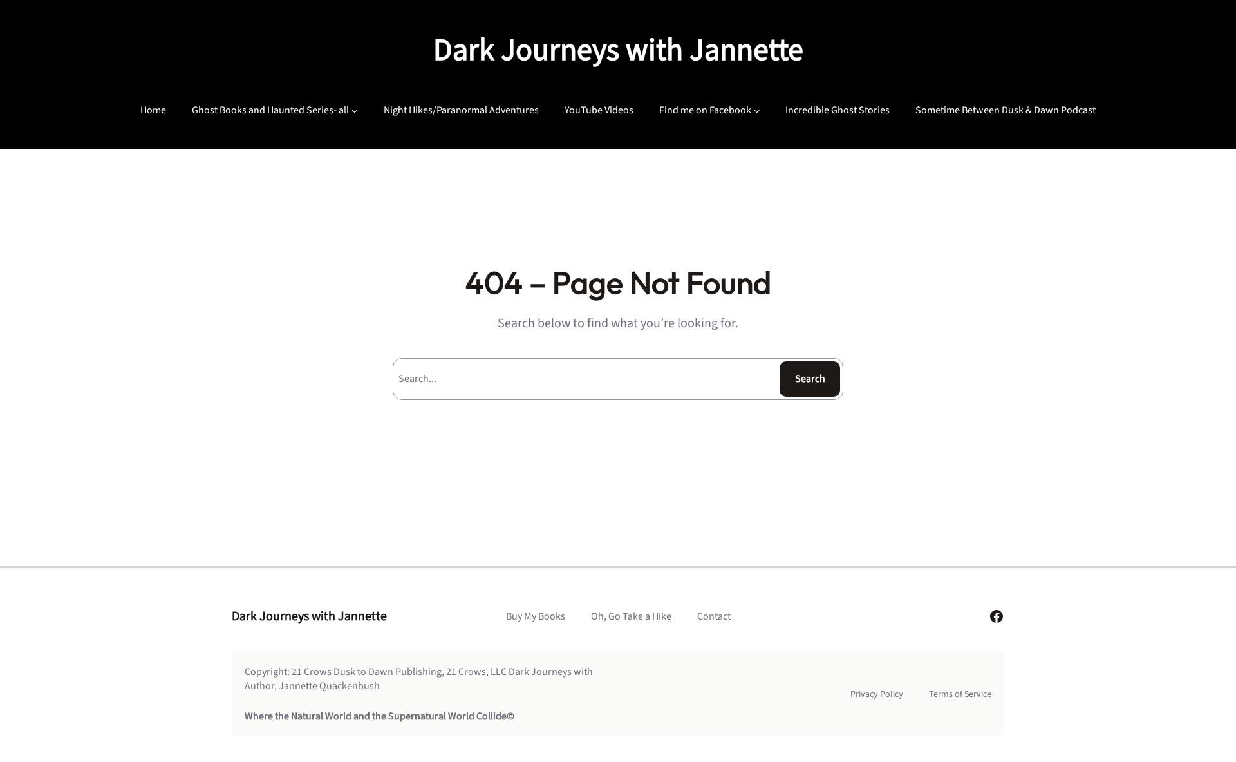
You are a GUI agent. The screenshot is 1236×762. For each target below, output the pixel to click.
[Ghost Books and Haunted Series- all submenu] (354, 110)
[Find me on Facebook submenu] (757, 110)
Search (810, 379)
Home (153, 110)
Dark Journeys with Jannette (618, 50)
